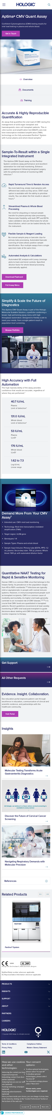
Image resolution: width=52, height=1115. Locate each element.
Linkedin (3, 1052)
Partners (6, 1013)
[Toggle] (49, 4)
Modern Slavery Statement (37, 1048)
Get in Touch (10, 33)
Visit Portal (10, 714)
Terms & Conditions (9, 1044)
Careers (6, 1021)
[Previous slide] (40, 894)
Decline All (35, 1107)
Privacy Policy (7, 1048)
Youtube (26, 1052)
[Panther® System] (26, 920)
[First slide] (47, 894)
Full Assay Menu (12, 285)
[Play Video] (26, 498)
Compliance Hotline (34, 1044)
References (10, 881)
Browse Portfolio (12, 330)
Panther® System (12, 947)
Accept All (25, 1107)
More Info (45, 1107)
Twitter (48, 1052)
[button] (26, 1113)
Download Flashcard (14, 277)
